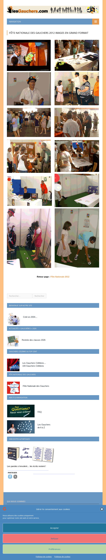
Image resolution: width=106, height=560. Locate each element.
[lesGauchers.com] (53, 9)
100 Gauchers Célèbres (33, 366)
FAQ (40, 412)
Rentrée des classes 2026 (33, 340)
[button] (101, 509)
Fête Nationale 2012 (60, 277)
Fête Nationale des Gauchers (36, 386)
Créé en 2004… (30, 317)
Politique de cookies (44, 556)
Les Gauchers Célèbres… (34, 363)
